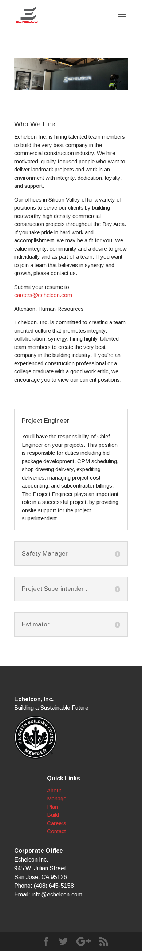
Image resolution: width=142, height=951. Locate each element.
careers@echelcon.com (43, 295)
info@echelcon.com (57, 894)
